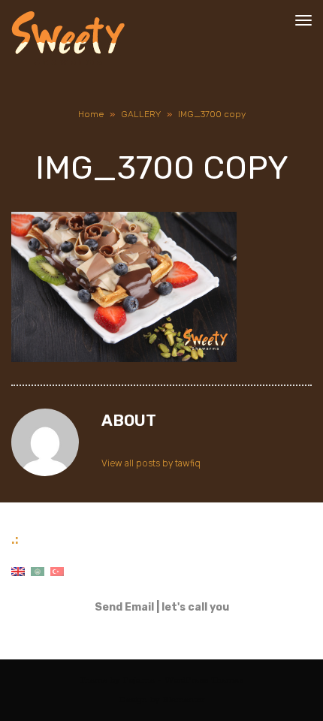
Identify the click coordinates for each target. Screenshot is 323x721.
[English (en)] (18, 571)
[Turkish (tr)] (57, 571)
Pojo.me (139, 680)
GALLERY (141, 114)
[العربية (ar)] (37, 571)
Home (91, 114)
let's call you (195, 607)
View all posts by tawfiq (151, 463)
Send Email (124, 607)
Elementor (183, 699)
